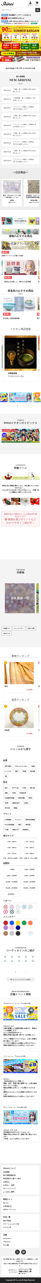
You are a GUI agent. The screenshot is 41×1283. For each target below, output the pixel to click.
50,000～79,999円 (29, 888)
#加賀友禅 (22, 793)
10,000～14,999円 (12, 882)
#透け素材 (8, 766)
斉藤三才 (7, 628)
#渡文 (20, 824)
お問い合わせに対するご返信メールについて (20, 21)
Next (39, 961)
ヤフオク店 (7, 1227)
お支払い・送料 (8, 1185)
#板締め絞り (16, 803)
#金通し (26, 803)
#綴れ (6, 793)
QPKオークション (9, 1209)
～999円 (11, 869)
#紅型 (6, 803)
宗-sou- (6, 1203)
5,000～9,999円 (29, 876)
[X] (17, 1252)
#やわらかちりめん (21, 766)
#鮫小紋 (32, 788)
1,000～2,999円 (29, 869)
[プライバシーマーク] (13, 1271)
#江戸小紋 (15, 788)
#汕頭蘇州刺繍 (9, 798)
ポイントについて (9, 1188)
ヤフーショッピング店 (11, 1224)
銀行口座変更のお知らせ (13, 18)
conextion (7, 1238)
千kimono (7, 1242)
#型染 (30, 798)
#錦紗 (33, 766)
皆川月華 (31, 628)
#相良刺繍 (21, 798)
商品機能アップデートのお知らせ (16, 15)
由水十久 (7, 633)
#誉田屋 (28, 824)
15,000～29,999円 (29, 882)
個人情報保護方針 (9, 1175)
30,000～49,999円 (12, 888)
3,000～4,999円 (11, 876)
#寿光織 (32, 771)
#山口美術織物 (9, 824)
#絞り (6, 788)
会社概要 (6, 1172)
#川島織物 (8, 819)
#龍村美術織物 (30, 819)
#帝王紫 (7, 808)
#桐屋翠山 (25, 830)
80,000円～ (11, 894)
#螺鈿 (15, 808)
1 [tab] (17, 405)
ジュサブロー (19, 628)
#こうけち (8, 771)
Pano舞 (6, 1245)
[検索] (37, 10)
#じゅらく (18, 819)
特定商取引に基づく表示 (12, 1178)
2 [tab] (20, 405)
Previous (1, 961)
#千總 (6, 830)
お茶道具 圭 (7, 1206)
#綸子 (17, 771)
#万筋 (24, 788)
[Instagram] (23, 1252)
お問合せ (6, 1182)
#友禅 (14, 793)
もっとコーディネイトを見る (21, 979)
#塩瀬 (24, 771)
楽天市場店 (7, 1221)
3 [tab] (23, 405)
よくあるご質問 (8, 1192)
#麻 (6, 776)
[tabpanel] (20, 397)
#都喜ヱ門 (15, 830)
